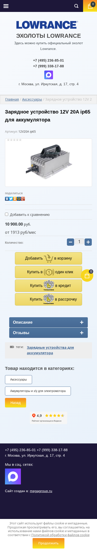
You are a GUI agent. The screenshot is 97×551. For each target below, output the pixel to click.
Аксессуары (32, 99)
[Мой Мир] (19, 197)
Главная (12, 99)
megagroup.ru (41, 491)
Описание (23, 322)
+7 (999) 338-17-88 (48, 66)
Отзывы (21, 333)
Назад (15, 402)
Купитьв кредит (50, 285)
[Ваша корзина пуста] (90, 6)
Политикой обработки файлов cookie (60, 535)
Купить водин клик (50, 272)
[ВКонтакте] (7, 197)
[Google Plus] (23, 197)
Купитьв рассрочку (53, 299)
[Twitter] (11, 197)
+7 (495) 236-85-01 (48, 60)
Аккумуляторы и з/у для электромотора (38, 391)
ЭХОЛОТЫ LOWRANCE (48, 36)
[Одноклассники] (15, 197)
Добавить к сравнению (29, 214)
